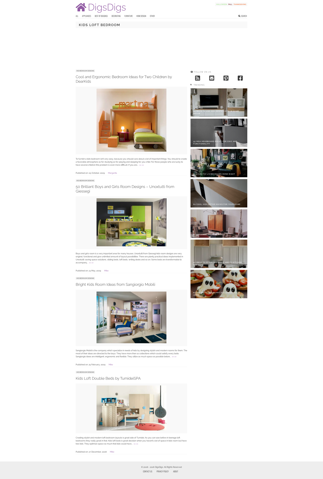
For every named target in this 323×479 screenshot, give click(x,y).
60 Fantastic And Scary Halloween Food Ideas (216, 294)
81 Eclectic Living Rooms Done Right (214, 174)
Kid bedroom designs (85, 71)
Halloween (221, 4)
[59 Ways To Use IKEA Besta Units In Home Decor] (219, 102)
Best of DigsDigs (101, 16)
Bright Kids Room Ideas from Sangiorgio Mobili (115, 284)
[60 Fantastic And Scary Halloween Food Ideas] (219, 284)
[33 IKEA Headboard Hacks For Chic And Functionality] (219, 133)
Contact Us (147, 471)
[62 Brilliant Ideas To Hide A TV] (219, 223)
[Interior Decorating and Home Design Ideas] (101, 13)
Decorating (116, 16)
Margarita (112, 173)
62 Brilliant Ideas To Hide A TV (210, 234)
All (77, 16)
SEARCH (244, 16)
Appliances (86, 16)
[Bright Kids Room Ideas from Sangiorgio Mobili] (131, 342)
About (175, 471)
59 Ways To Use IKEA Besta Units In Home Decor (216, 112)
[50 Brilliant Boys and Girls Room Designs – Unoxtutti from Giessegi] (131, 245)
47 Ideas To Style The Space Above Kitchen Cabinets (217, 263)
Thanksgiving (240, 4)
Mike (106, 271)
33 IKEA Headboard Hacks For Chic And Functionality (215, 142)
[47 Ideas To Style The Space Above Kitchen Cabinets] (219, 254)
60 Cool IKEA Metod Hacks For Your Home (216, 204)
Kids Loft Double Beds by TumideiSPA (108, 378)
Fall (230, 4)
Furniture (128, 16)
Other (152, 16)
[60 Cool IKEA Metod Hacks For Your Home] (219, 193)
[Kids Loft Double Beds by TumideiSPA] (131, 430)
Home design (141, 16)
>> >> (141, 165)
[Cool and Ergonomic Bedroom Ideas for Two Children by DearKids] (131, 151)
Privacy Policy (163, 471)
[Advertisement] (161, 49)
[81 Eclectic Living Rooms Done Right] (219, 163)
